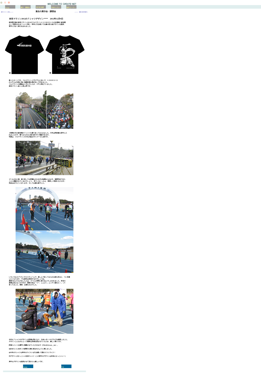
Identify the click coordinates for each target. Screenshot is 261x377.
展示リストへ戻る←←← (7, 12)
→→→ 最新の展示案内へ (81, 12)
